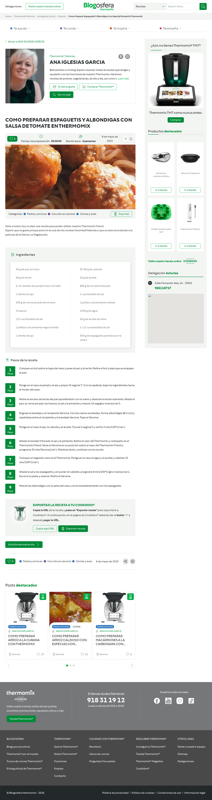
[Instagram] (180, 701)
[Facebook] (157, 701)
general (62, 16)
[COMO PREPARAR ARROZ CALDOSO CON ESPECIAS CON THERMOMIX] (70, 611)
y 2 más (76, 626)
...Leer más (123, 78)
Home (8, 16)
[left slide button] (8, 665)
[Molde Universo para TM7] (161, 212)
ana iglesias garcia (46, 16)
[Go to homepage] (99, 6)
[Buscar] (203, 6)
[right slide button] (132, 665)
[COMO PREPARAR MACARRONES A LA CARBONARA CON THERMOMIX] (114, 611)
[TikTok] (191, 701)
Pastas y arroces (17, 626)
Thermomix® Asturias (24, 16)
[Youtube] (168, 701)
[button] (150, 6)
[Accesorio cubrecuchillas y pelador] (161, 156)
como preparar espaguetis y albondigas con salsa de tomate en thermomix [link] (105, 16)
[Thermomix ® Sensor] (190, 212)
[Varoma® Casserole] (190, 156)
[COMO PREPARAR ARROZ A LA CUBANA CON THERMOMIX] (26, 611)
